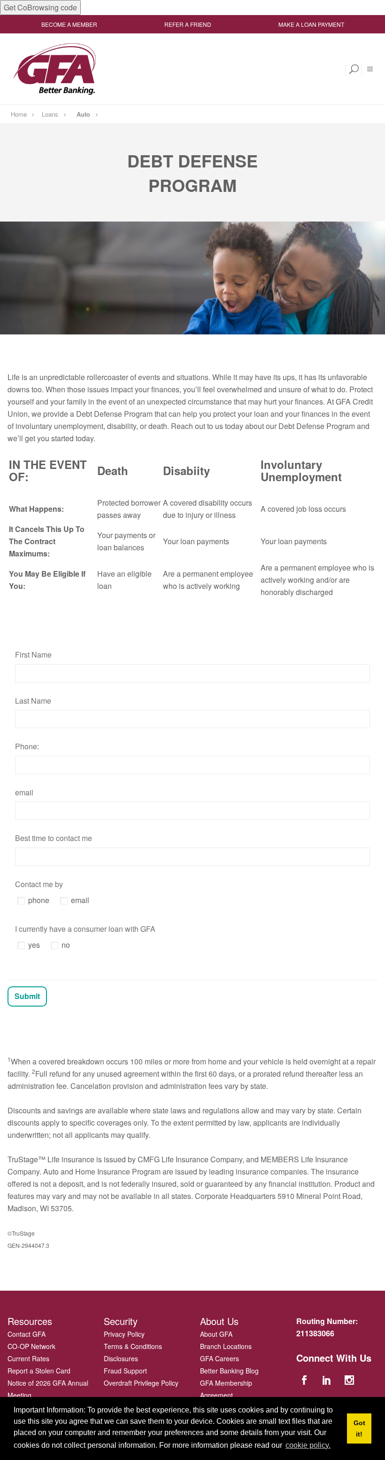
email (80, 900)
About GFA (216, 1334)
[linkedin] (328, 1379)
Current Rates (28, 1358)
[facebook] (305, 1379)
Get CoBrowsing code (40, 7)
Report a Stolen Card (39, 1370)
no (66, 944)
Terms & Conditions (133, 1346)
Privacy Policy (124, 1334)
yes (34, 944)
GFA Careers (219, 1358)
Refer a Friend (187, 24)
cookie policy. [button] (308, 1445)
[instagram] (351, 1379)
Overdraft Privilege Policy (141, 1383)
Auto (83, 114)
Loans (50, 114)
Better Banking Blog (229, 1370)
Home (19, 114)
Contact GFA (27, 1334)
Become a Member (69, 24)
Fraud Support (125, 1370)
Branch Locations (226, 1346)
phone (38, 900)
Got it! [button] (359, 1428)
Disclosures (121, 1358)
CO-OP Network (31, 1346)
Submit (27, 996)
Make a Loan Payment (311, 24)
